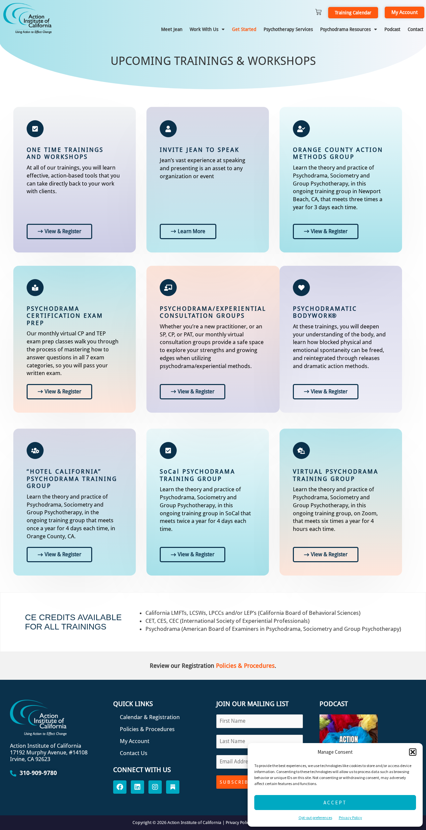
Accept (335, 802)
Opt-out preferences (315, 817)
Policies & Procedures (245, 665)
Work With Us (204, 29)
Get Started (244, 29)
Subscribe (236, 782)
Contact (415, 29)
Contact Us (133, 753)
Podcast (392, 29)
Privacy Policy (350, 817)
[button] (412, 752)
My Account (134, 741)
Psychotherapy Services (288, 29)
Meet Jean (171, 29)
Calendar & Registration (150, 717)
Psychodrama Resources (345, 29)
